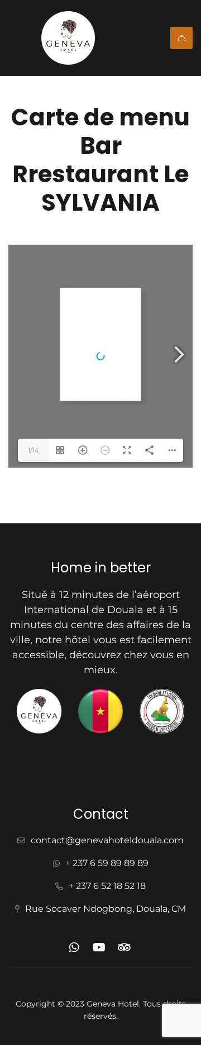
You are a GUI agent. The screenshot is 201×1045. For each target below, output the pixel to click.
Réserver (181, 38)
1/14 (33, 450)
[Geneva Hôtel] (76, 37)
